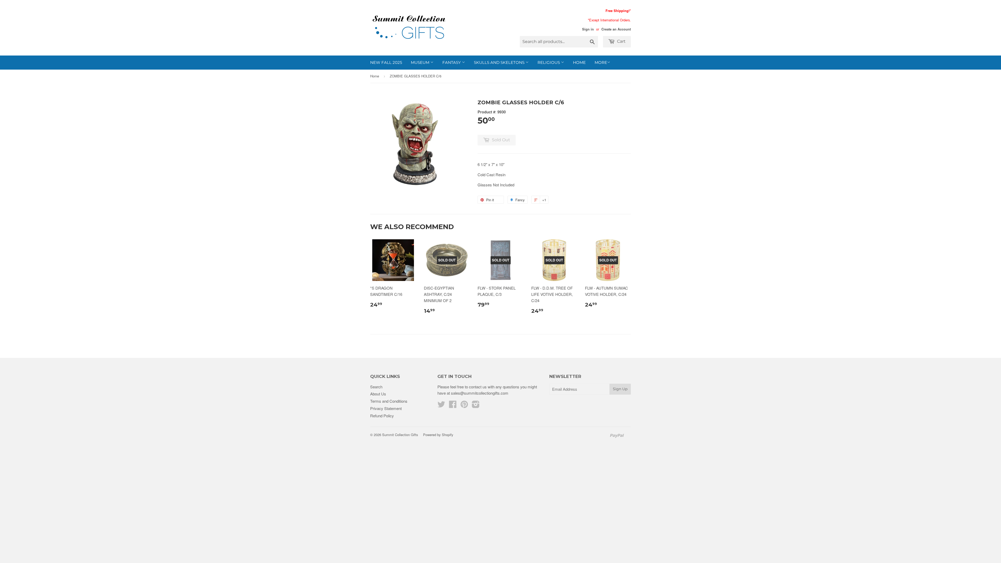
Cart (621, 41)
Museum (420, 62)
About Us (378, 393)
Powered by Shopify (438, 434)
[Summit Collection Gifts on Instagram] (476, 405)
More (601, 62)
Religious (549, 62)
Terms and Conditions (388, 401)
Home (579, 62)
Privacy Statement (386, 408)
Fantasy (452, 62)
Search (376, 386)
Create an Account (616, 29)
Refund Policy (382, 415)
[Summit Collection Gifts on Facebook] (453, 405)
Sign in (588, 29)
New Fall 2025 (386, 62)
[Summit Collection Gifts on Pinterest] (464, 405)
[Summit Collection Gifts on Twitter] (441, 405)
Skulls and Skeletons (500, 62)
